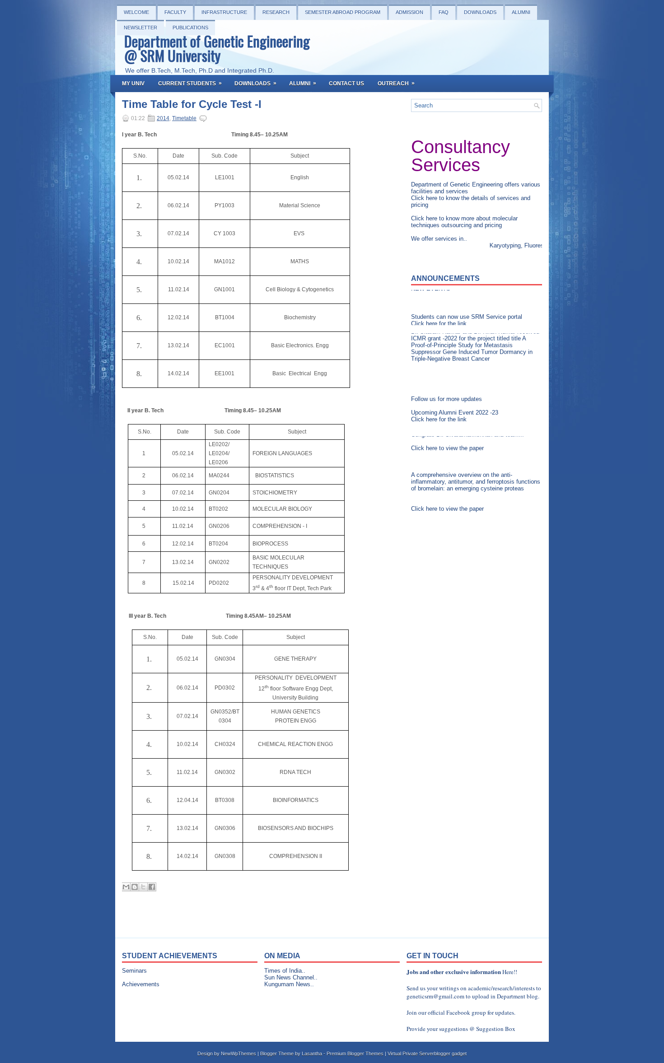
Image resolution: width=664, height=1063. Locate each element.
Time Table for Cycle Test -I (192, 104)
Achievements (140, 984)
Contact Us (346, 83)
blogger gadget (450, 1053)
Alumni (521, 12)
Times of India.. (284, 970)
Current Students (190, 83)
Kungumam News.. (289, 984)
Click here (425, 198)
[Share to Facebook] (151, 886)
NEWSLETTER (140, 27)
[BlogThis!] (134, 886)
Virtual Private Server (411, 1053)
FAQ (444, 12)
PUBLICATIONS (190, 27)
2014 (163, 118)
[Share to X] (143, 886)
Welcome (136, 12)
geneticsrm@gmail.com (435, 996)
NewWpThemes (238, 1053)
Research (276, 12)
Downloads (480, 12)
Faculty (175, 12)
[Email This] (126, 886)
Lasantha (312, 1053)
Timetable (184, 118)
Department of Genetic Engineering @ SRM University (217, 48)
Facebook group (466, 1012)
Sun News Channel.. (291, 977)
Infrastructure (224, 12)
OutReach (396, 83)
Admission (409, 12)
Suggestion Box (495, 1029)
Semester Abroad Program (342, 12)
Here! (508, 972)
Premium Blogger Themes (355, 1053)
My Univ (133, 83)
